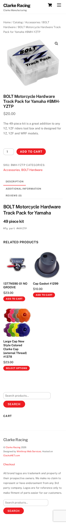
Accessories (32, 22)
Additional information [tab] (23, 188)
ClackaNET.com (11, 455)
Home (7, 22)
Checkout (9, 464)
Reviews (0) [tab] (14, 195)
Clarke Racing (13, 447)
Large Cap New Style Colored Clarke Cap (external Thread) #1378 (15, 349)
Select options (16, 368)
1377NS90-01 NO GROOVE (15, 285)
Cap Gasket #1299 (45, 283)
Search (14, 404)
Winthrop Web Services (29, 451)
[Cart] (50, 5)
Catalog (18, 22)
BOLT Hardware (32, 170)
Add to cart (31, 151)
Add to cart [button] (14, 299)
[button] (56, 43)
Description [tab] (15, 181)
